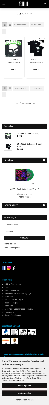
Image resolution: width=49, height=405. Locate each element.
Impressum (9, 312)
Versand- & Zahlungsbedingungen (18, 293)
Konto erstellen (10, 244)
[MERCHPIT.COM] (24, 4)
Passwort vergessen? (12, 248)
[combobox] (21, 24)
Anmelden (24, 238)
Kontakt (8, 287)
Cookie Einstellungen (13, 315)
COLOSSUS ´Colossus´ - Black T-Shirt (36, 61)
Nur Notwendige (24, 393)
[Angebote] (44, 160)
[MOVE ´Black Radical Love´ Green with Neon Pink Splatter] (24, 175)
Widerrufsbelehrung (13, 284)
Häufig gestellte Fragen (14, 300)
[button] (4, 24)
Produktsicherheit (12, 290)
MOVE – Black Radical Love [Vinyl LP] (24, 189)
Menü (4, 4)
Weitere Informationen (25, 400)
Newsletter (9, 297)
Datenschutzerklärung (16, 380)
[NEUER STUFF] (44, 205)
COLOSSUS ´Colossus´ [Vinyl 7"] (13, 61)
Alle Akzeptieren (24, 386)
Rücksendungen (11, 303)
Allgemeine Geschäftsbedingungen (19, 309)
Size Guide (9, 306)
